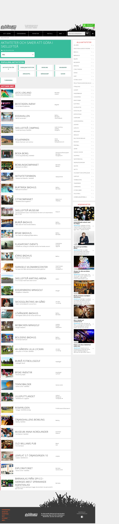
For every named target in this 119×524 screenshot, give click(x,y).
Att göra (7, 33)
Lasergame (77, 117)
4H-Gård (76, 45)
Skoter (76, 166)
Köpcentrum (77, 114)
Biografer (63, 67)
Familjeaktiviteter (27, 67)
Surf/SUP (76, 176)
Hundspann (77, 97)
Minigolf (76, 135)
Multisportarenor (79, 138)
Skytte (76, 169)
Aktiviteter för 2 (8, 68)
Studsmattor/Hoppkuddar (82, 173)
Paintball (76, 145)
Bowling (45, 67)
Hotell (50, 33)
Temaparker (77, 183)
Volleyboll (77, 193)
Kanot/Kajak (77, 100)
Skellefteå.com (5, 37)
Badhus (76, 52)
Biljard (76, 59)
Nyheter (35, 33)
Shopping (76, 155)
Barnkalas (77, 55)
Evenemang (21, 33)
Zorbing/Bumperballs (80, 197)
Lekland (76, 124)
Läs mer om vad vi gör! (56, 516)
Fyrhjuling (77, 86)
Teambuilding (78, 180)
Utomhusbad (78, 190)
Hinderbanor (78, 93)
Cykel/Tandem (78, 69)
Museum (76, 142)
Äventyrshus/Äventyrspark (82, 48)
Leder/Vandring (78, 121)
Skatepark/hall (78, 159)
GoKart (76, 90)
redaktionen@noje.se (82, 513)
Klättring (77, 104)
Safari (63, 74)
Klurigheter (77, 107)
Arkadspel (26, 74)
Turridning (8, 80)
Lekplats (76, 128)
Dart (75, 76)
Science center (78, 152)
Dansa (75, 73)
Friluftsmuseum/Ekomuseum (82, 83)
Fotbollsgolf (78, 79)
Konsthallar (77, 111)
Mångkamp (45, 74)
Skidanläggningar (79, 162)
